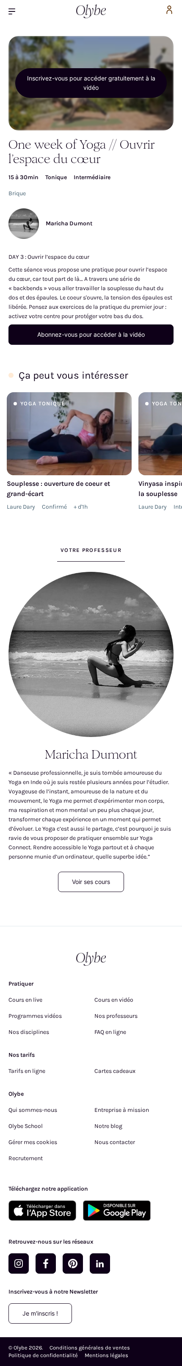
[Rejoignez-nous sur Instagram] (18, 1263)
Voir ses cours (91, 881)
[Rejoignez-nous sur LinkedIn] (100, 1263)
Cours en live (25, 999)
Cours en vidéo (113, 999)
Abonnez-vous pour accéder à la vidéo (91, 334)
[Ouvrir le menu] (15, 11)
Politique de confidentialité (43, 1355)
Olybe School (25, 1126)
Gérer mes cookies (32, 1142)
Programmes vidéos (35, 1016)
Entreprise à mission (121, 1110)
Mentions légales (106, 1355)
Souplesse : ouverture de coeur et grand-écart (58, 488)
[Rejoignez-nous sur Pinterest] (73, 1263)
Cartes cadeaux (114, 1071)
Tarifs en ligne (26, 1071)
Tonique (56, 177)
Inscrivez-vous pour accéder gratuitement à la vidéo (91, 83)
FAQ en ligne (110, 1032)
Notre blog (108, 1126)
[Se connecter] (169, 11)
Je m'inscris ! (40, 1313)
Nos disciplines (28, 1032)
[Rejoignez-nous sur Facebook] (46, 1263)
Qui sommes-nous (32, 1110)
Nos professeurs (116, 1016)
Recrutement (25, 1158)
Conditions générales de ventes (90, 1347)
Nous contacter (114, 1142)
